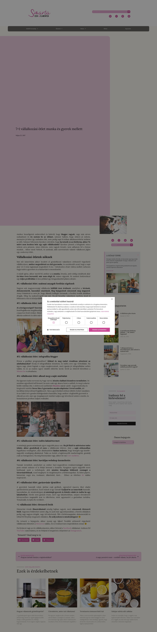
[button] (53, 330)
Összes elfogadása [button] (99, 330)
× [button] (112, 299)
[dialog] (78, 316)
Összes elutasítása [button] (77, 330)
